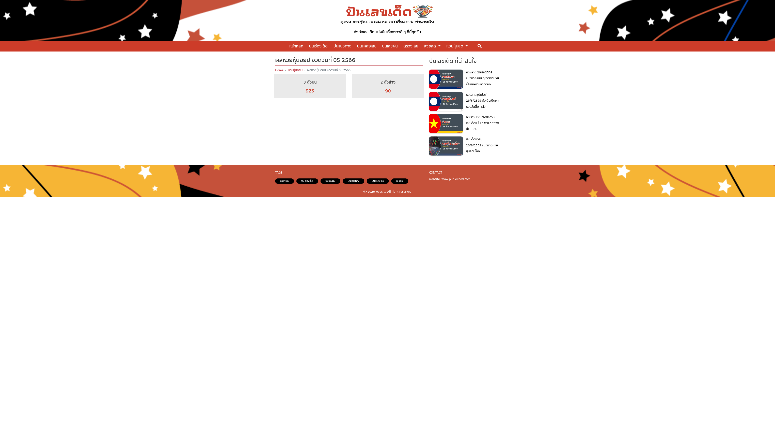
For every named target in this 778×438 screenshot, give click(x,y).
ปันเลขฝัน (330, 181)
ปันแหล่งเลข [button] (366, 46)
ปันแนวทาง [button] (342, 46)
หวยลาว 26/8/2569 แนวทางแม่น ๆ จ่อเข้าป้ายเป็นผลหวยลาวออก (482, 78)
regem (399, 181)
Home (279, 70)
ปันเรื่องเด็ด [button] (318, 46)
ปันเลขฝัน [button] (390, 46)
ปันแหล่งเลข (378, 181)
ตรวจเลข (284, 181)
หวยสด (430, 46)
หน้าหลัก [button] (296, 46)
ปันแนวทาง (353, 181)
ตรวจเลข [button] (410, 46)
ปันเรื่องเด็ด (307, 181)
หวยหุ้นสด (455, 46)
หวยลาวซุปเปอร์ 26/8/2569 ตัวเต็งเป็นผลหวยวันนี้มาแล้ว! (482, 100)
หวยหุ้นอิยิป (295, 70)
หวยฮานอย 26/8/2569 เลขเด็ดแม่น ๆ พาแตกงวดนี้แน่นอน (482, 123)
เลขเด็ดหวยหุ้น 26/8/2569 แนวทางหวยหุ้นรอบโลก (482, 145)
